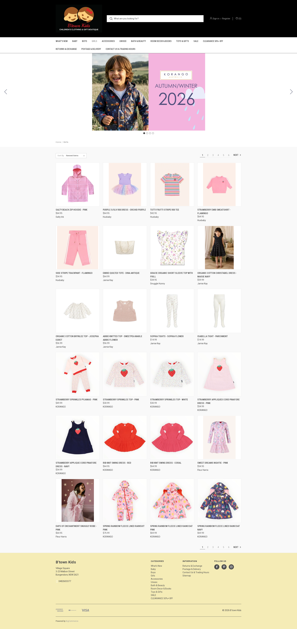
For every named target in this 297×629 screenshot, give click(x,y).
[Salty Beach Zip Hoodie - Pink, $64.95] (77, 184)
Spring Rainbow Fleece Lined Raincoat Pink (171, 528)
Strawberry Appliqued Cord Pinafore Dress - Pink (218, 401)
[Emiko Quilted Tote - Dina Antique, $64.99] (124, 247)
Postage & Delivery (91, 49)
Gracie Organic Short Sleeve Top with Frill (171, 275)
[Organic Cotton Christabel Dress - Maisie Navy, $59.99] (219, 247)
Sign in (216, 18)
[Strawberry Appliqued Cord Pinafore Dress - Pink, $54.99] (219, 374)
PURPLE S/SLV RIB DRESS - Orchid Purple (124, 209)
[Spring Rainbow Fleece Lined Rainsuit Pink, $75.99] (124, 500)
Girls (94, 41)
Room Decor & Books (161, 41)
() (239, 18)
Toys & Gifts (182, 41)
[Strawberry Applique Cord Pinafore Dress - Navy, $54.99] (77, 437)
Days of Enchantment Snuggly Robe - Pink (76, 528)
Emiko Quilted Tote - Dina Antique (121, 273)
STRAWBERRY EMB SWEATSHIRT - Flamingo (214, 211)
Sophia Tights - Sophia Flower (167, 336)
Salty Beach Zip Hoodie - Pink (71, 209)
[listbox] (76, 155)
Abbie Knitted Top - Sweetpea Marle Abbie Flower (122, 338)
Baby (74, 41)
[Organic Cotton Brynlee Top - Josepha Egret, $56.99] (77, 310)
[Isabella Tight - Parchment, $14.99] (219, 310)
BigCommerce (72, 621)
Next (236, 155)
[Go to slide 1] (144, 133)
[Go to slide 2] (291, 92)
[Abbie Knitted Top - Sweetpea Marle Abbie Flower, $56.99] (124, 310)
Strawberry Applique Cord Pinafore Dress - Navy (76, 464)
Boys (84, 41)
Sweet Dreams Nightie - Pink (212, 462)
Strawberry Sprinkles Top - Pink (121, 399)
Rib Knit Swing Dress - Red (117, 462)
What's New (62, 41)
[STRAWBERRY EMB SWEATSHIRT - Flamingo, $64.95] (219, 184)
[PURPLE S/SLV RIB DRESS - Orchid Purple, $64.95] (124, 184)
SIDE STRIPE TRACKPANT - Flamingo (74, 273)
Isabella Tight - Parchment (212, 336)
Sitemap (187, 575)
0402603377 (65, 581)
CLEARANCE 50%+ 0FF (213, 41)
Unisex (122, 41)
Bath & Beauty (138, 41)
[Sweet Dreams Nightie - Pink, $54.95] (219, 437)
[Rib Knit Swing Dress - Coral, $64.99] (172, 437)
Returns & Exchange (66, 49)
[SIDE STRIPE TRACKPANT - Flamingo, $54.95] (77, 247)
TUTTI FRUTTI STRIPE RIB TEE (164, 209)
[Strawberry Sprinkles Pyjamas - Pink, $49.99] (77, 374)
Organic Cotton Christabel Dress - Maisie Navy (217, 275)
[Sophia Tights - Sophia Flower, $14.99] (172, 310)
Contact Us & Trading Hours (120, 49)
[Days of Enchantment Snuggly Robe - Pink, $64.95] (77, 500)
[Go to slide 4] (6, 92)
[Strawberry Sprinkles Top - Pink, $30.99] (124, 374)
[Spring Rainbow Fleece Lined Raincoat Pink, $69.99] (172, 500)
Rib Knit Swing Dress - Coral (165, 462)
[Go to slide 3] (150, 133)
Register (226, 18)
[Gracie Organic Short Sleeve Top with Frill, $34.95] (172, 247)
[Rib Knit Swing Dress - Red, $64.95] (124, 437)
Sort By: (61, 155)
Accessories (108, 41)
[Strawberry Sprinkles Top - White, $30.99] (172, 374)
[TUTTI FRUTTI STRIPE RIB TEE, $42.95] (172, 184)
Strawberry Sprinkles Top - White (169, 399)
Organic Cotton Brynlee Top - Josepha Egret (77, 338)
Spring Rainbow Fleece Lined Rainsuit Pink (123, 528)
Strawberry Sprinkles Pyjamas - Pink (76, 399)
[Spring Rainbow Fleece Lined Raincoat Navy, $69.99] (219, 500)
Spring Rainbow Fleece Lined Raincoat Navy (218, 528)
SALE (196, 41)
